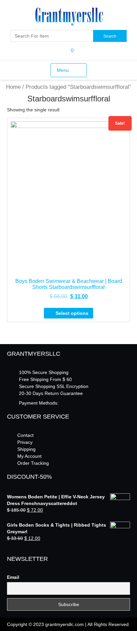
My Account (29, 456)
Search (109, 36)
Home (13, 87)
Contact (25, 435)
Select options (72, 313)
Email (13, 577)
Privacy (25, 442)
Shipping (26, 449)
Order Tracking (33, 463)
